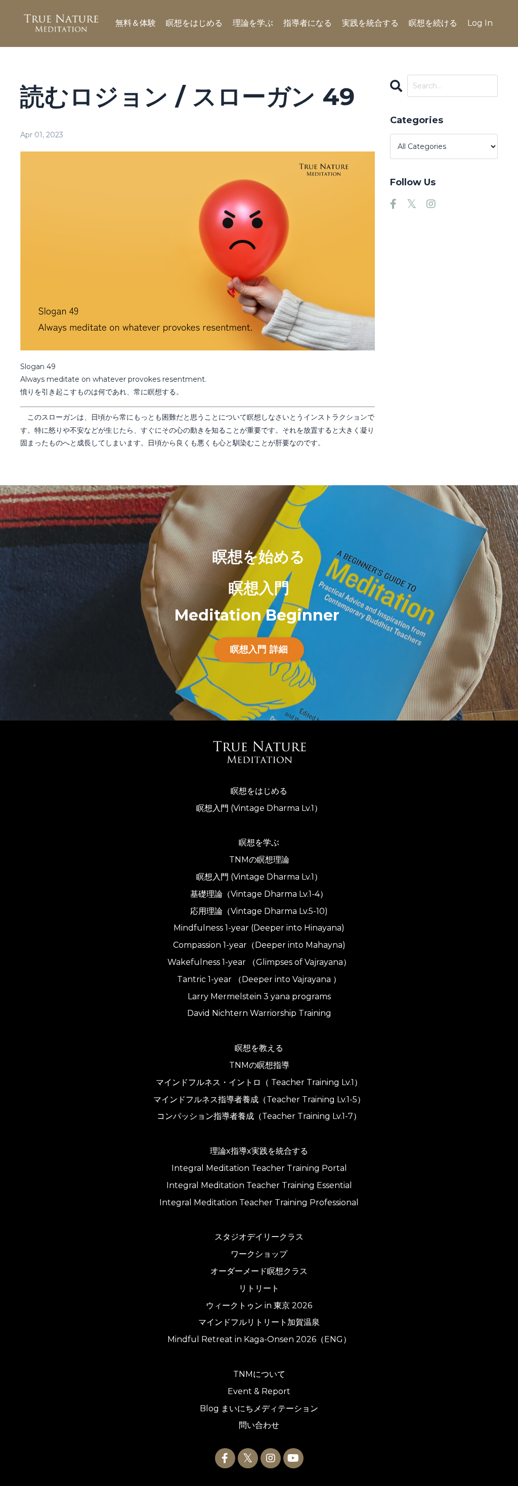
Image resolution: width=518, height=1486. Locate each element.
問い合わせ (259, 1425)
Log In (480, 23)
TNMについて (259, 1374)
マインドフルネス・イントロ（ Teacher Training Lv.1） (259, 1082)
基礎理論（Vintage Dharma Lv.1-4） (259, 894)
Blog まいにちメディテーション (259, 1408)
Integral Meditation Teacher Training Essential (259, 1185)
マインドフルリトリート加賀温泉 (259, 1322)
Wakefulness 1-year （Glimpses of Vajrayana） (259, 962)
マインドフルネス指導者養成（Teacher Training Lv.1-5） (259, 1099)
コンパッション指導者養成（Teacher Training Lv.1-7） (259, 1116)
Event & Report (259, 1391)
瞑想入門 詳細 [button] (259, 649)
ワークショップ (259, 1254)
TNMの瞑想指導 (259, 1065)
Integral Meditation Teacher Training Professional (259, 1202)
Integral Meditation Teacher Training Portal (259, 1168)
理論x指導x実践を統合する (259, 1151)
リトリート (259, 1288)
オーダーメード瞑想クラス (259, 1271)
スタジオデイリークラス (259, 1237)
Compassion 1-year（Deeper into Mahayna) (259, 945)
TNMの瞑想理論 (259, 859)
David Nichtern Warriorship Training (259, 1013)
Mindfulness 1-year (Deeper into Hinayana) (259, 928)
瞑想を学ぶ (259, 842)
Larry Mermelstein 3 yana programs (259, 996)
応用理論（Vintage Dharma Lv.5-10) (259, 911)
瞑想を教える (259, 1048)
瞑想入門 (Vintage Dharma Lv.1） (259, 808)
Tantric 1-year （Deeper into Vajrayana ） (259, 979)
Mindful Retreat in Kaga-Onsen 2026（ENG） (259, 1339)
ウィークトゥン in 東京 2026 (259, 1305)
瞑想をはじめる (259, 791)
